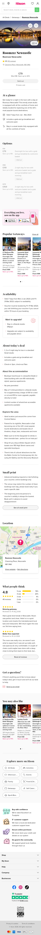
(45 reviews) (12, 61)
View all (35, 234)
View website (10, 569)
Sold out (20, 81)
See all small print (20, 507)
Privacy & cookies (12, 923)
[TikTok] (27, 889)
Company (5, 872)
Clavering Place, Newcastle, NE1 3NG (17, 65)
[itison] (20, 3)
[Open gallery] (20, 34)
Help (3, 867)
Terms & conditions (28, 923)
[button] (20, 281)
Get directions (22, 569)
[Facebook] (14, 889)
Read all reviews (20, 657)
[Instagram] (20, 889)
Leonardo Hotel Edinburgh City (23, 253)
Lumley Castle (23, 719)
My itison (5, 861)
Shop (4, 855)
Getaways (15, 17)
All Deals (6, 17)
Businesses (6, 878)
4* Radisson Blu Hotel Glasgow (8, 253)
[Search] (37, 9)
